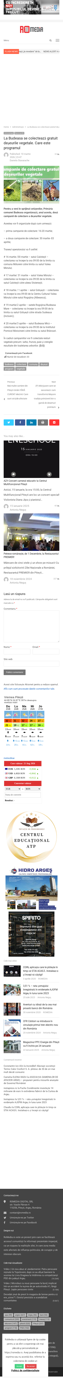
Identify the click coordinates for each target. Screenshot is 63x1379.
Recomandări (19, 133)
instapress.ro (10, 1088)
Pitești (38, 1323)
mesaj (44, 1319)
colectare (21, 364)
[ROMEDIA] (31, 29)
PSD (24, 1328)
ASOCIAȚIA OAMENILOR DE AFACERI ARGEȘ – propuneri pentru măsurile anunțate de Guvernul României (31, 1080)
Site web (8, 659)
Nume (7, 647)
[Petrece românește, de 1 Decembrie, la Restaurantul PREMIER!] (31, 515)
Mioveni (11, 1323)
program (9, 368)
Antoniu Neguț (44, 997)
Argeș (32, 1315)
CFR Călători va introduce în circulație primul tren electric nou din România (40, 1025)
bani (44, 1315)
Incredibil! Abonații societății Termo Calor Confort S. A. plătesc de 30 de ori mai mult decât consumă (29, 1069)
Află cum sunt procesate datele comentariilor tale (29, 688)
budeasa (9, 364)
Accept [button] (19, 1366)
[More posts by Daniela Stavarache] (6, 156)
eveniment (29, 1319)
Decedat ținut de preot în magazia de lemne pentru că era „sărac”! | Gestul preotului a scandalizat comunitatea (31, 1297)
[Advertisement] (31, 89)
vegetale (21, 368)
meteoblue (9, 758)
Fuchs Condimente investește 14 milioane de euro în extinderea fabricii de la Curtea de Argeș (31, 1091)
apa (8, 1315)
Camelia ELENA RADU (15, 1077)
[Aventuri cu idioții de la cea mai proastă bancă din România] (12, 1004)
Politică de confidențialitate (25, 1370)
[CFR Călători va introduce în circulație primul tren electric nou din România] (12, 1021)
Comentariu (10, 608)
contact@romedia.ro (20, 1212)
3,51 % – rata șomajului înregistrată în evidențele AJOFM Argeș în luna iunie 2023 (40, 989)
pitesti (25, 1323)
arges (20, 1315)
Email (36, 647)
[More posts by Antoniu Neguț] (6, 505)
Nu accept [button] (31, 1366)
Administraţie (8, 133)
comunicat (12, 1319)
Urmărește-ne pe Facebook (23, 1222)
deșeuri (44, 364)
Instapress (9, 1099)
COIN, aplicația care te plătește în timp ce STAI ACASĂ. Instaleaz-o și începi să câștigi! (40, 971)
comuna (33, 364)
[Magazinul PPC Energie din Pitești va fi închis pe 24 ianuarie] (12, 1042)
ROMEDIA (43, 978)
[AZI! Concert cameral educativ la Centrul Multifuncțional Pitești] (31, 442)
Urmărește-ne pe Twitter (22, 1217)
